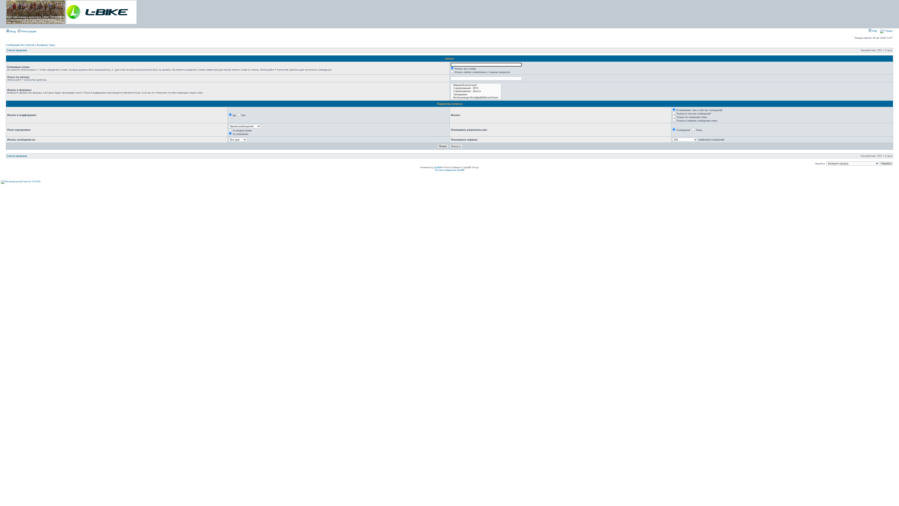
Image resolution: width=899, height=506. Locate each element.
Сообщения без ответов (20, 45)
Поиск (889, 31)
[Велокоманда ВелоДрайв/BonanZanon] (476, 97)
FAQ (874, 31)
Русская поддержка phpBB (449, 170)
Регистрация (28, 31)
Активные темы (46, 45)
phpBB (437, 167)
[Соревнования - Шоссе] (476, 91)
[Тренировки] (476, 94)
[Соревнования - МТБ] (476, 88)
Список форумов (17, 50)
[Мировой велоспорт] (476, 85)
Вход (12, 31)
